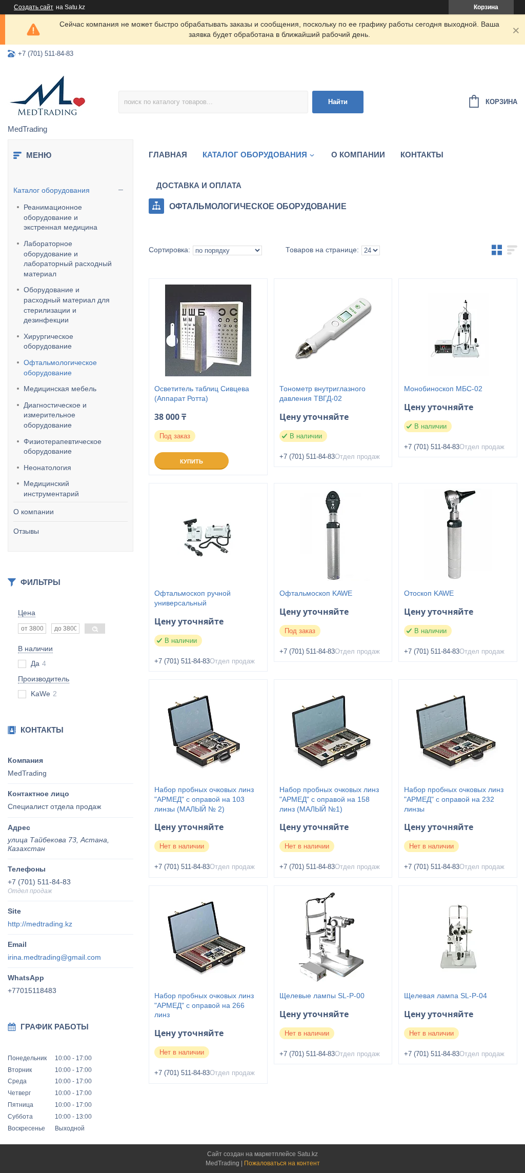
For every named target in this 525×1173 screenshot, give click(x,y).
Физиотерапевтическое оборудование (63, 446)
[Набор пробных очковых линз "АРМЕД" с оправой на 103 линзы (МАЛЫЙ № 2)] (208, 731)
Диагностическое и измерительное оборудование (55, 415)
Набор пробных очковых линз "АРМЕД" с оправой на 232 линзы (453, 799)
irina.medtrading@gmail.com (54, 957)
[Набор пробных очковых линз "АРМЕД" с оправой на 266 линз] (208, 937)
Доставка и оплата (198, 185)
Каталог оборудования (51, 190)
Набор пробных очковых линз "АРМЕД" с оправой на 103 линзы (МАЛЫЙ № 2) (204, 799)
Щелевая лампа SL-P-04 (445, 996)
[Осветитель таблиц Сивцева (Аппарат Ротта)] (208, 330)
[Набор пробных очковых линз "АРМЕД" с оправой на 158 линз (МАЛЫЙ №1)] (333, 731)
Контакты (421, 154)
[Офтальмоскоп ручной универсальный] (208, 535)
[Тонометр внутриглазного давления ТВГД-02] (333, 330)
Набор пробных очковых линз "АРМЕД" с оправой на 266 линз (204, 1005)
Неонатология (47, 467)
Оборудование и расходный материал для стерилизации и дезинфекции (67, 305)
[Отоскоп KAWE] (458, 535)
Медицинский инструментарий (51, 488)
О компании (33, 512)
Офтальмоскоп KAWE (315, 593)
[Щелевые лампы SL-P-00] (333, 937)
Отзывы (26, 531)
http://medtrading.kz (40, 924)
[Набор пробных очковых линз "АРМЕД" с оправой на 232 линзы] (458, 731)
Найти (338, 102)
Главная (168, 154)
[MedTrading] (63, 94)
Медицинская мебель (60, 389)
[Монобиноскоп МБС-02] (458, 330)
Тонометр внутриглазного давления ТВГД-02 (322, 393)
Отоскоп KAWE (429, 593)
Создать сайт (33, 7)
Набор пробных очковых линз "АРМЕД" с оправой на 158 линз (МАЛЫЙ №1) (329, 799)
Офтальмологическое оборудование (60, 367)
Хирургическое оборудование (48, 341)
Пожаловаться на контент (282, 1163)
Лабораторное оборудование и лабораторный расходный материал (68, 258)
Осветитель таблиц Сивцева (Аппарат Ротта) (201, 393)
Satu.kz (307, 1154)
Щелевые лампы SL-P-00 (322, 996)
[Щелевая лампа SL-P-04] (458, 937)
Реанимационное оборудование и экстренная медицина (60, 217)
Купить (191, 461)
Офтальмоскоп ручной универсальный (192, 598)
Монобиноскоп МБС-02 (443, 389)
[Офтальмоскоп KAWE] (333, 535)
